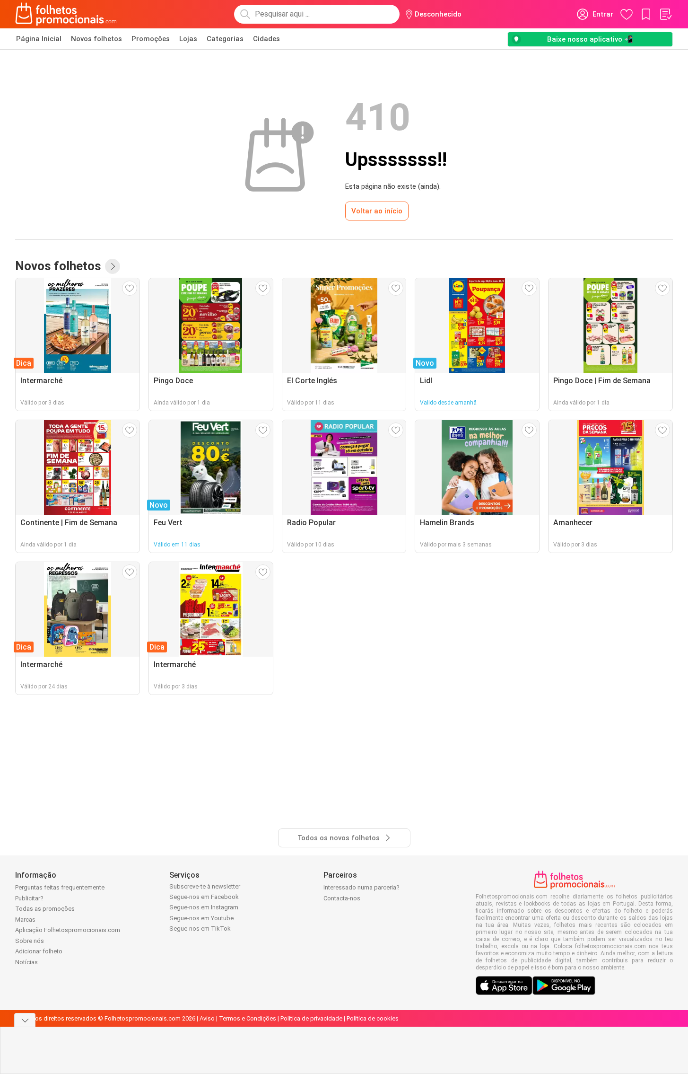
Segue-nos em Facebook (204, 896)
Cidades (266, 39)
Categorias (225, 39)
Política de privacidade (311, 1018)
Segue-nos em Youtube (201, 918)
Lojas (188, 39)
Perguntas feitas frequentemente (60, 887)
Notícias (26, 962)
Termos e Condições (247, 1018)
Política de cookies (373, 1018)
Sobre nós (29, 940)
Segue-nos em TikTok (200, 928)
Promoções (150, 39)
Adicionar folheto (38, 951)
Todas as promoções (45, 908)
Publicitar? (29, 898)
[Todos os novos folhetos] (112, 266)
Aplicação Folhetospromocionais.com (67, 929)
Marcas (25, 919)
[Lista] (665, 14)
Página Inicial (38, 39)
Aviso (207, 1018)
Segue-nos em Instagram (203, 907)
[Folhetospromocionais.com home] (66, 14)
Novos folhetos (96, 39)
